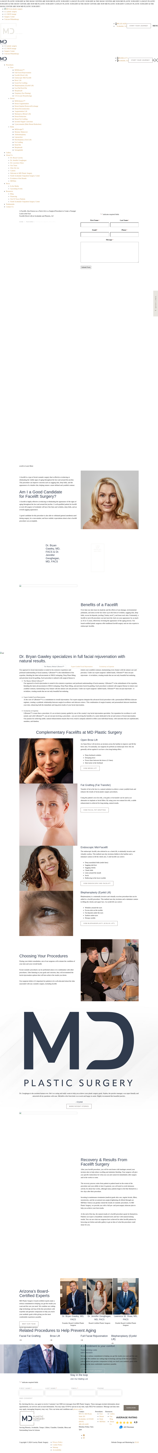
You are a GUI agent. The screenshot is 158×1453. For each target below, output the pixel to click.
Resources (9, 191)
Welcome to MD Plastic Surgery (21, 173)
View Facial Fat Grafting (94, 810)
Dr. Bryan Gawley (16, 158)
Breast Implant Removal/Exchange (26, 106)
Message (109, 240)
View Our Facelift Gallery (97, 548)
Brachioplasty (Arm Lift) (23, 140)
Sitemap (55, 1447)
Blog (12, 194)
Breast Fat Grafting (21, 119)
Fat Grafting (19, 142)
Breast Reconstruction (22, 109)
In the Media (14, 186)
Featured (30, 221)
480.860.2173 (123, 58)
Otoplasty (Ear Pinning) (23, 93)
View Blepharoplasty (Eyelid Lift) (99, 923)
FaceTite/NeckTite (21, 88)
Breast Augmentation (22, 103)
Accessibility (57, 1450)
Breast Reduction (20, 116)
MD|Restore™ (20, 70)
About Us (9, 155)
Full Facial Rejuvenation (23, 73)
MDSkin (13, 181)
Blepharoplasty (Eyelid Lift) (24, 85)
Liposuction (19, 137)
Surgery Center (9, 17)
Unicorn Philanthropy (11, 19)
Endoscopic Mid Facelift (23, 78)
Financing (13, 196)
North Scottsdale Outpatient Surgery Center (25, 176)
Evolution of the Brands (18, 178)
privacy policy (78, 1409)
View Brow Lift (90, 768)
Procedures (9, 65)
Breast (12, 98)
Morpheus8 (18, 91)
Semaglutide (19, 150)
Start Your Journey (139, 26)
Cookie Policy (57, 1445)
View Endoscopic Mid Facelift (97, 883)
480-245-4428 (121, 24)
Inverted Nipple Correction (24, 122)
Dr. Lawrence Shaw (17, 163)
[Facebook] (84, 1435)
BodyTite (18, 145)
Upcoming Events (16, 189)
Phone (124, 230)
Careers (12, 171)
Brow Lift (18, 80)
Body (12, 127)
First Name (94, 220)
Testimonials (10, 204)
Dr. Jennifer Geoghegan (18, 160)
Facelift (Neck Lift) (21, 75)
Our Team (13, 165)
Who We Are (14, 168)
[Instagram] (84, 1438)
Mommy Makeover (21, 132)
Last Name (124, 220)
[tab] (54, 667)
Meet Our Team (29, 1324)
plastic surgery (17, 9)
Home (21, 221)
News (8, 183)
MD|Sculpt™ (19, 129)
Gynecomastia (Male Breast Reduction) (28, 124)
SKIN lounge (11, 14)
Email (94, 230)
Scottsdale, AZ (122, 26)
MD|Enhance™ (20, 101)
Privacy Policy (57, 1442)
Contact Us (10, 207)
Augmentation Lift (21, 111)
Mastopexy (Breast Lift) (23, 114)
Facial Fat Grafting (21, 83)
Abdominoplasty (20, 134)
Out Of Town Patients (17, 199)
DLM (137, 1442)
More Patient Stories (79, 1106)
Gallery (8, 152)
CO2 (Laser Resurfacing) (23, 96)
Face (11, 67)
